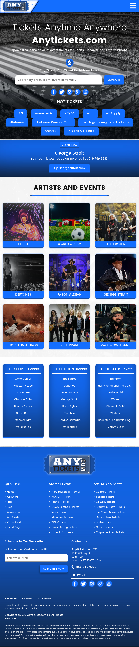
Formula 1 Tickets (62, 532)
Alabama (17, 122)
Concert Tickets (105, 491)
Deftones (23, 294)
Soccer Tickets (60, 512)
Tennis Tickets (60, 501)
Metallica (69, 413)
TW (61, 92)
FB (53, 92)
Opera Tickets (104, 527)
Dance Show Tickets (108, 517)
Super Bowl (23, 413)
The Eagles (116, 244)
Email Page (14, 527)
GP (100, 583)
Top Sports (23, 369)
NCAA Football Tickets (65, 506)
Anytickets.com (36, 614)
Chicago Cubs (23, 399)
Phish (23, 244)
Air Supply (113, 113)
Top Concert (69, 369)
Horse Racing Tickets (64, 527)
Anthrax (50, 131)
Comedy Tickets (105, 501)
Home (10, 491)
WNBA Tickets (60, 522)
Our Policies (44, 598)
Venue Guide (14, 522)
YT (109, 583)
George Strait (116, 294)
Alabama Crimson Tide (53, 122)
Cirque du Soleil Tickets (110, 532)
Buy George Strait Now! (69, 168)
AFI (21, 113)
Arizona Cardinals (81, 131)
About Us (12, 496)
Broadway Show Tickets (110, 506)
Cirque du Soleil (115, 406)
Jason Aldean (69, 294)
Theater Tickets (105, 496)
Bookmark (11, 598)
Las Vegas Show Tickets (110, 512)
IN (69, 92)
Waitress (115, 413)
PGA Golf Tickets (61, 496)
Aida (90, 113)
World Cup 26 (69, 244)
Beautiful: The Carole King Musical (116, 420)
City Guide (13, 517)
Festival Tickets (105, 522)
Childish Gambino (69, 420)
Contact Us (13, 512)
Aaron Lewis (43, 113)
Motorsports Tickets (63, 517)
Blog (9, 506)
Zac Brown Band (116, 345)
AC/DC (70, 113)
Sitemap (27, 598)
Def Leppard (69, 345)
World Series (23, 427)
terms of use (49, 604)
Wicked (115, 399)
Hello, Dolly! (116, 392)
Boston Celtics (23, 406)
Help (10, 501)
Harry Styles (69, 406)
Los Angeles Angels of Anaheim (106, 122)
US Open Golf (23, 392)
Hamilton (115, 379)
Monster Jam (23, 420)
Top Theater (115, 369)
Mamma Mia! (116, 427)
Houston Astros (23, 345)
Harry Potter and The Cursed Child (116, 386)
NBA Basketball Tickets (65, 491)
